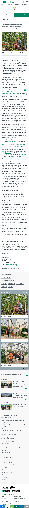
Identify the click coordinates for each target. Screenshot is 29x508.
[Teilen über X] (7, 506)
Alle (26, 375)
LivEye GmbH (5, 443)
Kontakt (3, 498)
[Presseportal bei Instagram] (13, 494)
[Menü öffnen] (27, 2)
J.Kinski (4, 450)
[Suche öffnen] (23, 2)
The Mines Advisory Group (8, 441)
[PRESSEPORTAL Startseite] (8, 2)
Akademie (4, 499)
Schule (4, 479)
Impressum (4, 496)
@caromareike (5, 154)
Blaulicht (9, 4)
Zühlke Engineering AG (8, 457)
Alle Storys (6, 14)
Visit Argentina (5, 460)
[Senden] (26, 506)
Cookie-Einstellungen (7, 503)
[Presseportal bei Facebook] (9, 494)
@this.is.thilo (8, 152)
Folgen (20, 14)
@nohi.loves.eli (16, 156)
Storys (2, 4)
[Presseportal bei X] (11, 494)
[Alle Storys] (14, 12)
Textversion (17, 501)
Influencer (4, 283)
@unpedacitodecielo (22, 144)
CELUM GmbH (6, 452)
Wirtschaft (4, 467)
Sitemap (4, 504)
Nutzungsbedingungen (19, 498)
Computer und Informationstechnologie (11, 465)
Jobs (15, 499)
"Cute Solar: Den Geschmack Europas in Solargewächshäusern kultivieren (14, 91)
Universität (5, 477)
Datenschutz (5, 501)
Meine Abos (25, 4)
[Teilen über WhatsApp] (12, 506)
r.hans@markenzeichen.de (11, 264)
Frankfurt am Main (6, 58)
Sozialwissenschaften (7, 462)
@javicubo (4, 144)
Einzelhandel (5, 474)
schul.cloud (5, 455)
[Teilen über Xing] (17, 506)
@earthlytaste (16, 146)
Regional (17, 4)
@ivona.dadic (5, 151)
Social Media (20, 283)
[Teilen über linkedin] (21, 506)
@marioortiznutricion (12, 141)
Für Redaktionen (18, 496)
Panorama (4, 286)
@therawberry (22, 154)
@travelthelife (5, 143)
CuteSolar (4, 22)
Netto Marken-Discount (7, 472)
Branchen (4, 469)
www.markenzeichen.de (11, 265)
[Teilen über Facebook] (2, 506)
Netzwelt (11, 286)
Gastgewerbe (11, 283)
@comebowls (14, 143)
